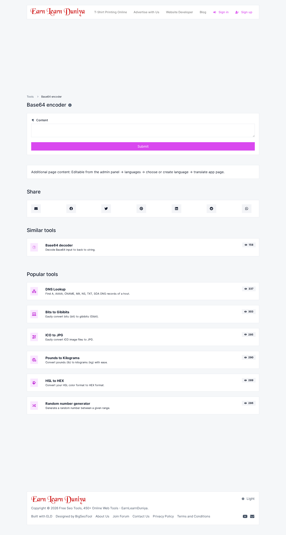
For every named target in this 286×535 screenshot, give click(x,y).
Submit (143, 146)
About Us (102, 516)
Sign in (223, 12)
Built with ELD (41, 516)
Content (41, 120)
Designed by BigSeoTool (74, 516)
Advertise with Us (146, 12)
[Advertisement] (143, 62)
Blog (203, 12)
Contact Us (141, 516)
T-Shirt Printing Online (110, 12)
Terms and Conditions (193, 516)
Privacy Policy (163, 516)
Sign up (246, 12)
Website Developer (179, 12)
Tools (30, 96)
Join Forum (121, 516)
